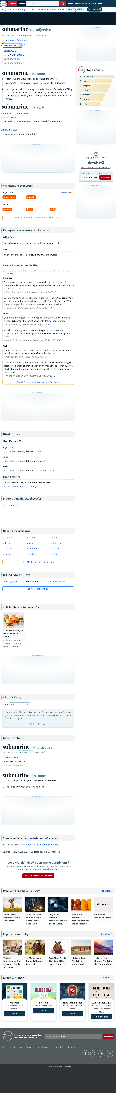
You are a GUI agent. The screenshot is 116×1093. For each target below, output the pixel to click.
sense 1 (41, 460)
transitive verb (8, 117)
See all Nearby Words (37, 588)
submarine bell (57, 581)
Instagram (110, 1053)
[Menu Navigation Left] (2, 9)
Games (70, 3)
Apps (21, 1047)
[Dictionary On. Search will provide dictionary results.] (17, 3)
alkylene (7, 543)
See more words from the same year (21, 486)
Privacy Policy (60, 1047)
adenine (54, 537)
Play (14, 1013)
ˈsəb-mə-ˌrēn (23, 35)
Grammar (92, 3)
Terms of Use (73, 1047)
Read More (10, 273)
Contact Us (47, 1047)
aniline (30, 543)
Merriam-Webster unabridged (38, 876)
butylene (54, 553)
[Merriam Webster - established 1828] (3, 3)
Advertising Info (33, 1047)
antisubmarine (11, 505)
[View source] (56, 292)
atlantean (55, 548)
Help (4, 1047)
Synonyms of (13, 40)
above (37, 451)
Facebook (85, 1053)
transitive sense (45, 470)
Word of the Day (81, 3)
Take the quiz (101, 1016)
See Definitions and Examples (95, 167)
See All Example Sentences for (37, 382)
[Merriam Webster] (96, 152)
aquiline (7, 548)
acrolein (31, 537)
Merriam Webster (7, 1035)
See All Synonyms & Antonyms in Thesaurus (37, 217)
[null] (102, 162)
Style (5, 704)
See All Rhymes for (37, 562)
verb (40, 107)
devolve (94, 162)
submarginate (9, 581)
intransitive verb (9, 129)
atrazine (7, 553)
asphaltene (32, 548)
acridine (7, 537)
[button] (101, 3)
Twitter (93, 1053)
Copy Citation (39, 724)
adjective (43, 29)
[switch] (12, 45)
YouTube (101, 1053)
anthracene (56, 543)
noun (41, 73)
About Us (13, 1047)
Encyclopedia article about (39, 844)
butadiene (32, 553)
